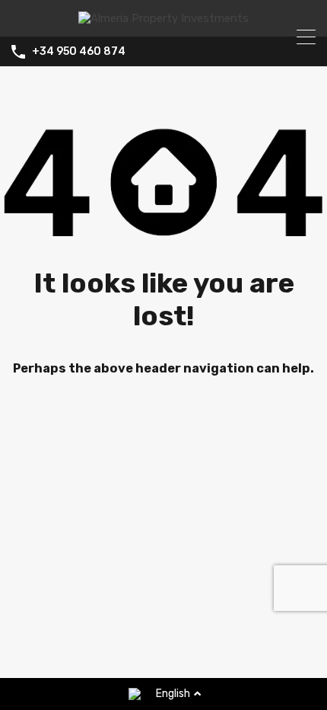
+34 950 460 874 (78, 52)
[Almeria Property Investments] (163, 18)
